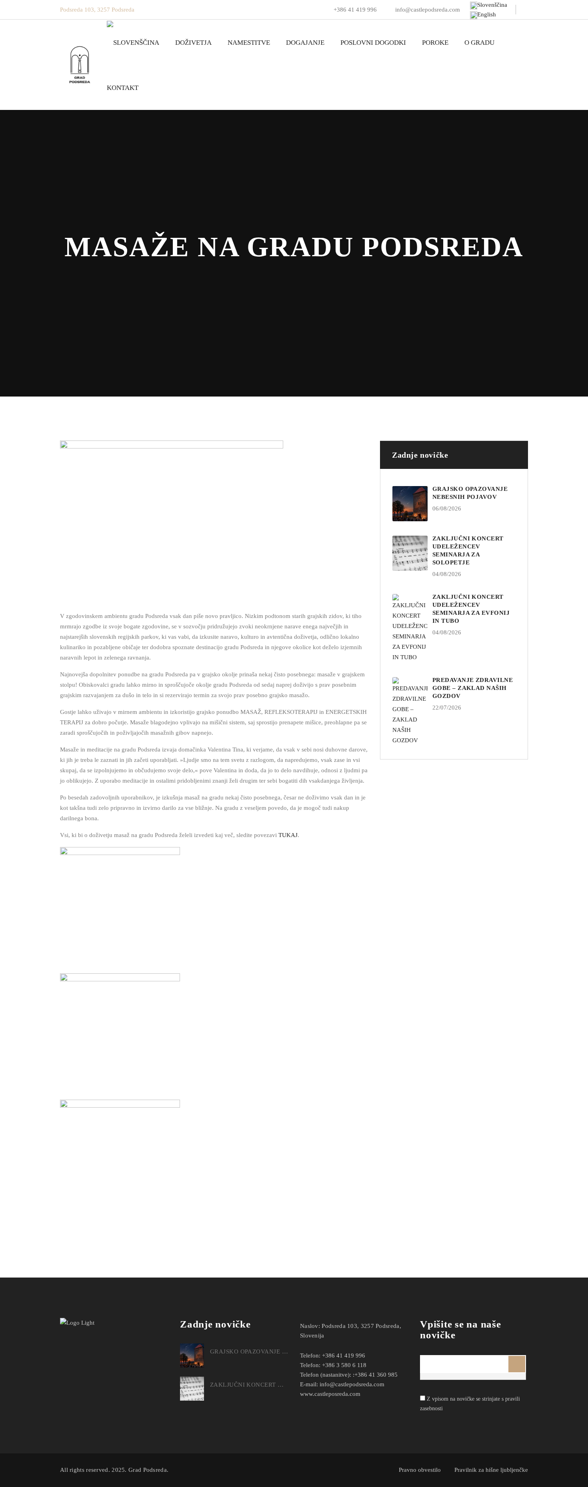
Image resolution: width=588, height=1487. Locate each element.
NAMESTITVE (249, 42)
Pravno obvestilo (420, 1470)
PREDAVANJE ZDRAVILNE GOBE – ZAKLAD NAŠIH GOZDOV (472, 688)
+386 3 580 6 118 (344, 1365)
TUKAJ (288, 835)
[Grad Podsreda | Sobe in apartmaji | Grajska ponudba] (79, 65)
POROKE (435, 42)
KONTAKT (122, 88)
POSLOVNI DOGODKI (373, 42)
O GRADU (479, 42)
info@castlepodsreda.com (427, 9)
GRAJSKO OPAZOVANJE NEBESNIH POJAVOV (249, 1351)
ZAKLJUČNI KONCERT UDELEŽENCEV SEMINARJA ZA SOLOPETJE (249, 1384)
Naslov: (310, 1326)
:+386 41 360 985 (375, 1374)
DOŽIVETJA (193, 42)
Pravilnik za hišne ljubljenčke (491, 1470)
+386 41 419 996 (355, 9)
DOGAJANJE (305, 42)
